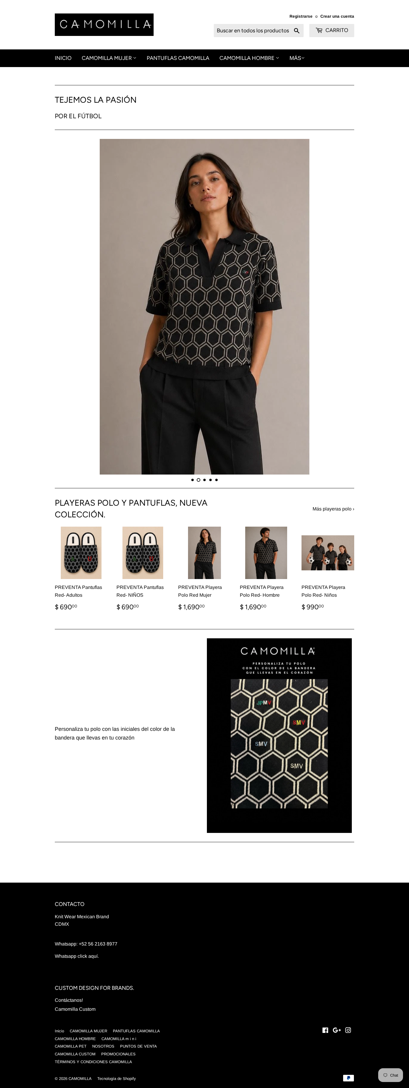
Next (341, 337)
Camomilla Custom (75, 1070)
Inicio (63, 58)
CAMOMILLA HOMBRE (247, 58)
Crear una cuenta (337, 16)
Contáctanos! (69, 1061)
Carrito (336, 30)
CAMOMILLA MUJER (107, 58)
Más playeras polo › (333, 570)
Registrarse (301, 16)
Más (295, 58)
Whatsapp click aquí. (77, 1017)
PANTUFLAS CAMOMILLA (178, 58)
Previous (67, 337)
